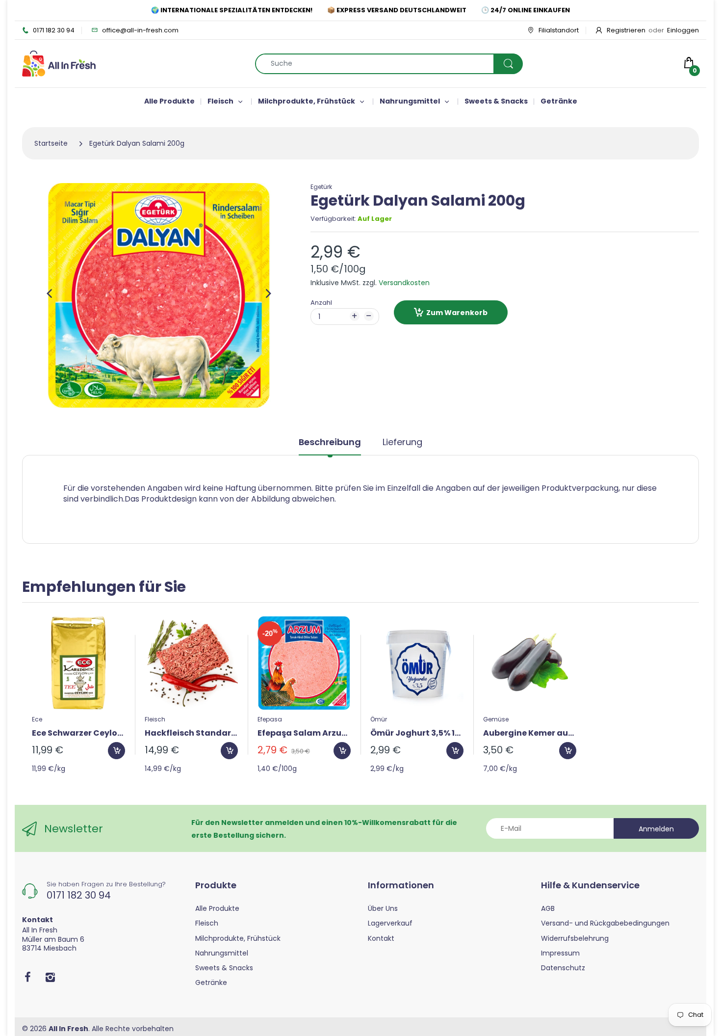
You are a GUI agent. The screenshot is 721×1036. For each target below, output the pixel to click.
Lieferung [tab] (402, 442)
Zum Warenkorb (457, 313)
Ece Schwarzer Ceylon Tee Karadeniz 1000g (78, 733)
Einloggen (683, 30)
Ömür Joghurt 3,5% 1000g (417, 733)
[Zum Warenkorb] (116, 750)
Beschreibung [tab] (330, 442)
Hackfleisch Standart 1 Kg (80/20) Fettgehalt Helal (191, 733)
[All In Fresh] (59, 63)
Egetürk (321, 187)
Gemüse (496, 719)
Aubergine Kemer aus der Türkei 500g (529, 733)
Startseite (51, 143)
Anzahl (321, 302)
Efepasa (270, 719)
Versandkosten (404, 283)
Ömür (378, 719)
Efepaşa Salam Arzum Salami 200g (304, 733)
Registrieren (626, 30)
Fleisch (155, 719)
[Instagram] (50, 977)
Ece (37, 719)
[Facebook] (27, 977)
